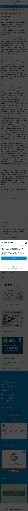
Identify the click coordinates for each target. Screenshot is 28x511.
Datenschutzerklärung (15, 268)
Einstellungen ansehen (14, 266)
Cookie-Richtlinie (6, 268)
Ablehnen (14, 262)
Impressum (22, 268)
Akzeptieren (14, 258)
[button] (26, 243)
